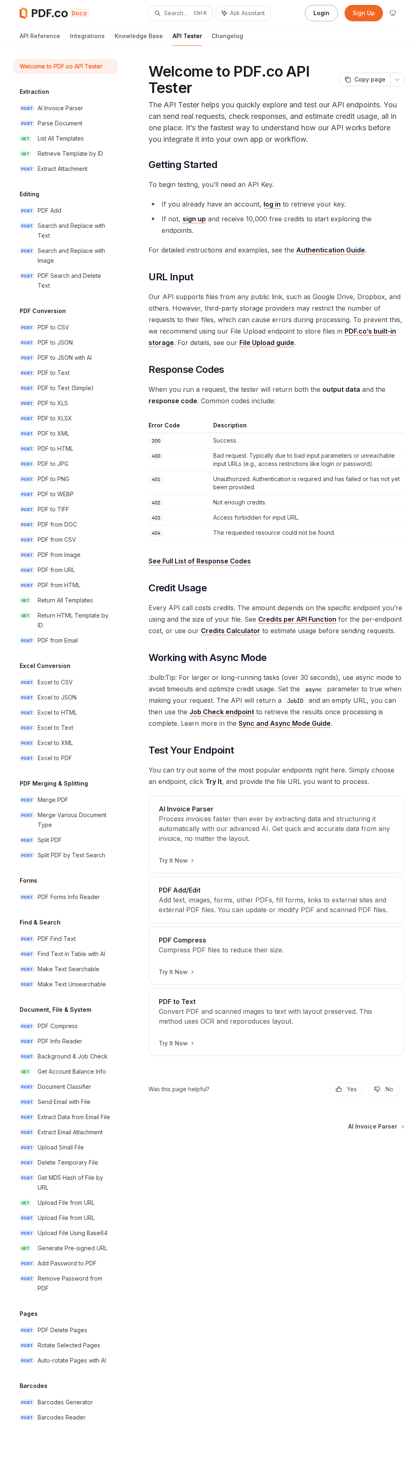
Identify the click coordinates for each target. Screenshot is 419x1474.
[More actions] (397, 79)
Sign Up (364, 12)
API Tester (187, 35)
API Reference (40, 35)
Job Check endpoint (221, 712)
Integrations (87, 35)
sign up (194, 219)
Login (321, 12)
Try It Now (173, 860)
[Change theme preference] (392, 13)
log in (272, 204)
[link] (276, 834)
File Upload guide (266, 342)
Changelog (227, 35)
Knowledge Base (139, 35)
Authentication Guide (330, 250)
